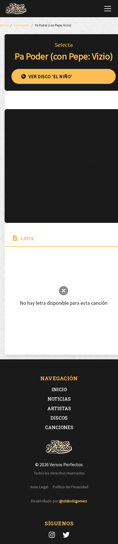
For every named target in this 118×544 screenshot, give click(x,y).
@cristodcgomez (73, 501)
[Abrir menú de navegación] (107, 8)
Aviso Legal (39, 487)
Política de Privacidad (70, 487)
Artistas (59, 408)
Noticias (59, 399)
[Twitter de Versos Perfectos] (66, 534)
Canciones (59, 427)
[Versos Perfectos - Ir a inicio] (16, 8)
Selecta (64, 44)
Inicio (59, 389)
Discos (59, 418)
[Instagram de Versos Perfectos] (52, 534)
